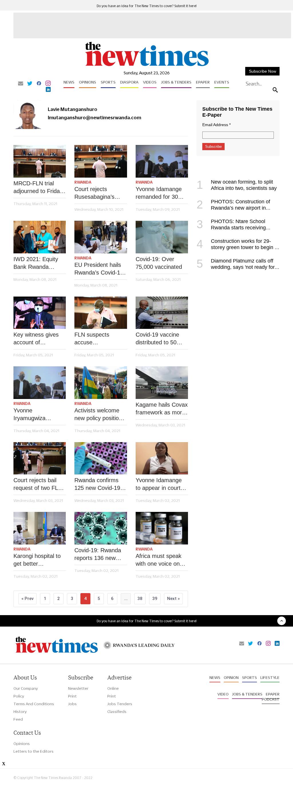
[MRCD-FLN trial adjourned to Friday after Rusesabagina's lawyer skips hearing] (39, 161)
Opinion (231, 677)
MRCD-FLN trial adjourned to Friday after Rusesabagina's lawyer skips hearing (39, 187)
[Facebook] (38, 84)
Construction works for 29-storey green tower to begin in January (238, 247)
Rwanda (82, 182)
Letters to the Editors (33, 751)
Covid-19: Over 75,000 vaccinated (159, 263)
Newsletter (78, 688)
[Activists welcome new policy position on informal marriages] (100, 382)
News (69, 82)
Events (221, 82)
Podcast (271, 699)
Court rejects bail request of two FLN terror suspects (37, 484)
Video (223, 694)
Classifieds (116, 711)
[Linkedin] (48, 90)
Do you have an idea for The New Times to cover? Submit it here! (147, 6)
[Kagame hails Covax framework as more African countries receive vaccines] (162, 382)
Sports (108, 82)
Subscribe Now (262, 71)
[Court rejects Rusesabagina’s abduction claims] (100, 161)
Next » (173, 598)
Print (72, 696)
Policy (18, 696)
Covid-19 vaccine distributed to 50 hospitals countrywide (157, 338)
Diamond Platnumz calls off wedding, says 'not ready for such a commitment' (236, 267)
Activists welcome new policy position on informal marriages (98, 414)
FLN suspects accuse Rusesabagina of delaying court (95, 338)
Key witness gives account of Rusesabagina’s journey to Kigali (36, 338)
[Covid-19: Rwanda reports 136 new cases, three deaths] (100, 528)
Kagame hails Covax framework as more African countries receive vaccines (162, 409)
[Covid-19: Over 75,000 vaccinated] (162, 237)
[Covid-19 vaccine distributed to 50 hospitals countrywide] (162, 313)
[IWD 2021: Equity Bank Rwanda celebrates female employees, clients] (39, 237)
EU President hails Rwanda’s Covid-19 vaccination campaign (98, 269)
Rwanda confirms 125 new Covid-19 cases (97, 484)
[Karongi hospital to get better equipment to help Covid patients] (39, 528)
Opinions (87, 82)
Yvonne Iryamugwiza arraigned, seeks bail (34, 414)
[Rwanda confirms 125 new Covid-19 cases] (100, 458)
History (20, 711)
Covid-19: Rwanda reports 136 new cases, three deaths (99, 554)
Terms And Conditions (33, 703)
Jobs (72, 703)
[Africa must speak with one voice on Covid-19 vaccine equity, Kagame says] (162, 528)
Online (113, 688)
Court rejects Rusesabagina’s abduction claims (95, 193)
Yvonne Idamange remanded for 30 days (159, 193)
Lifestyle (270, 677)
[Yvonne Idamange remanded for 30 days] (162, 161)
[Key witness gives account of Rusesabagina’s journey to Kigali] (39, 313)
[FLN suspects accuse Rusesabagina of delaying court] (100, 313)
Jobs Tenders (119, 703)
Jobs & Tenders (176, 82)
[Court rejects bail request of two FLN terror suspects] (39, 458)
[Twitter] (29, 84)
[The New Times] (146, 65)
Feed (18, 719)
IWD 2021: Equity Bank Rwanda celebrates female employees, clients (36, 263)
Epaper (203, 82)
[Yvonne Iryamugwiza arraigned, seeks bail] (39, 382)
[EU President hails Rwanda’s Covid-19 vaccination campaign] (100, 237)
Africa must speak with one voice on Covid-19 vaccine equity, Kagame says (158, 560)
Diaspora (129, 82)
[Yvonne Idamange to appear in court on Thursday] (162, 458)
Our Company (25, 688)
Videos (150, 82)
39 (154, 598)
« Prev (27, 598)
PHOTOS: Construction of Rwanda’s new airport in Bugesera (233, 208)
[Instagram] (48, 84)
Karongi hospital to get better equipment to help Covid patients (37, 560)
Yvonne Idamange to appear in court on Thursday (159, 484)
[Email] (20, 84)
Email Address (216, 124)
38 (139, 598)
